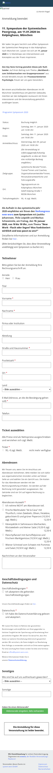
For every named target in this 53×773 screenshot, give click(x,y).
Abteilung (7, 335)
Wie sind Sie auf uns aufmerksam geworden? (25, 677)
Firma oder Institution (13, 323)
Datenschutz (9, 610)
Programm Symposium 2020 (15, 112)
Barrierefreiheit (44, 769)
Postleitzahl (8, 360)
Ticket (5, 447)
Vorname (7, 298)
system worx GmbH (10, 766)
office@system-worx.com (18, 652)
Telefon (5, 413)
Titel (4, 286)
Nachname (8, 310)
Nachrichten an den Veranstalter (19, 555)
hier (15, 238)
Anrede (6, 275)
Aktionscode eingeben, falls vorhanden (25, 711)
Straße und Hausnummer (15, 348)
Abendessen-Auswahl (13, 502)
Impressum (42, 764)
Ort (4, 372)
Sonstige (6, 689)
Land (4, 385)
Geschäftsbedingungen (14, 588)
